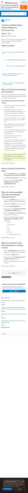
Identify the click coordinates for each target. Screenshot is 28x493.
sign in (14, 273)
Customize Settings (20, 489)
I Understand (7, 488)
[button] (2, 2)
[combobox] (13, 13)
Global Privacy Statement (11, 481)
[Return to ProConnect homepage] (11, 2)
